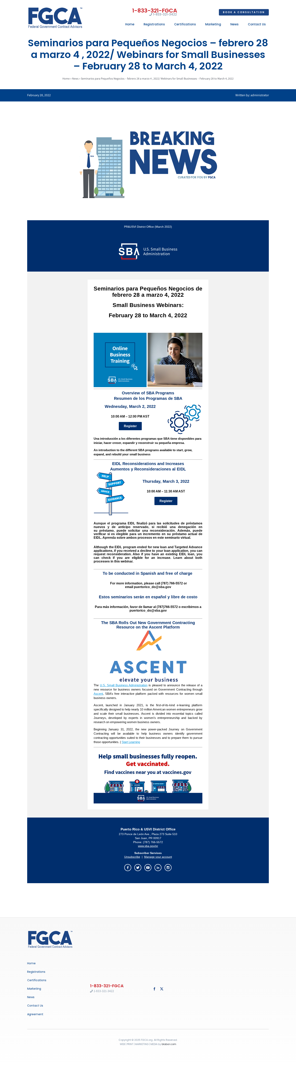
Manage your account (158, 856)
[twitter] (161, 988)
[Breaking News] (50, 931)
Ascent (98, 693)
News (75, 78)
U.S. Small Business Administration (124, 685)
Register (130, 426)
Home (66, 78)
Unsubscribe (132, 856)
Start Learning (131, 742)
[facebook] (154, 988)
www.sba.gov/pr (148, 846)
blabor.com (169, 1044)
